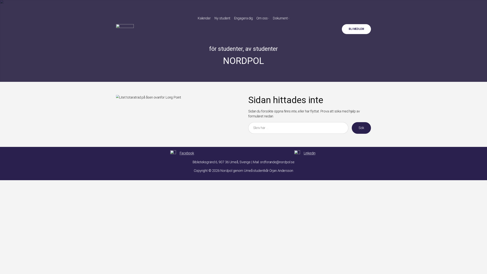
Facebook (187, 153)
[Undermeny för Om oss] (268, 18)
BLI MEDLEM (356, 28)
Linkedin (309, 153)
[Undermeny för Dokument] (288, 18)
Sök (361, 128)
